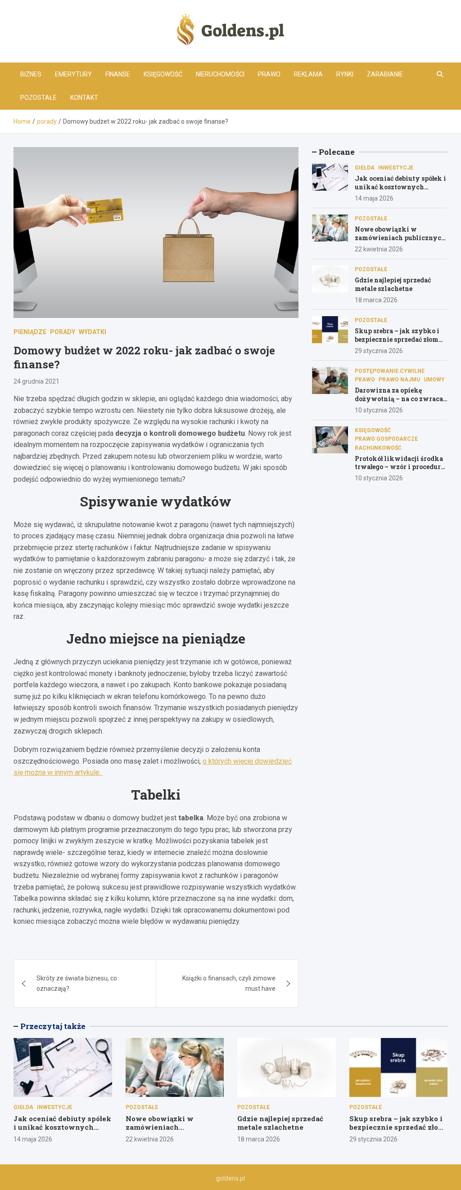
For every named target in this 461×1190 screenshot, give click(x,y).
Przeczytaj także (53, 1026)
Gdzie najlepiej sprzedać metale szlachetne (393, 284)
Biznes (30, 74)
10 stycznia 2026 (379, 410)
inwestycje (395, 168)
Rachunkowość (378, 448)
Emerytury (73, 74)
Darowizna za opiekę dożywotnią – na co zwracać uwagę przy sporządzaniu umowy (400, 402)
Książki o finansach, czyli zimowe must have (229, 983)
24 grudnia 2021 (36, 381)
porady (62, 332)
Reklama (308, 74)
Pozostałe (38, 97)
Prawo (269, 74)
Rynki (344, 74)
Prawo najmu (399, 379)
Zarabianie (385, 74)
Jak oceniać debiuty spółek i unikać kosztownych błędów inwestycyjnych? (400, 186)
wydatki (92, 332)
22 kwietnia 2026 (379, 249)
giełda (365, 168)
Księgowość (163, 74)
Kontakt (84, 97)
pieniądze (30, 332)
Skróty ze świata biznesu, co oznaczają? (76, 983)
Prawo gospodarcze (386, 439)
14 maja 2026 (374, 198)
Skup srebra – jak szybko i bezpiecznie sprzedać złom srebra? (397, 339)
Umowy (434, 379)
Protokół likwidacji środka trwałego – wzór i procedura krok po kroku (399, 466)
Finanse (117, 74)
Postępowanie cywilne (390, 371)
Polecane (337, 152)
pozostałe (371, 218)
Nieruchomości (220, 74)
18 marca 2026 (376, 300)
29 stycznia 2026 (379, 350)
